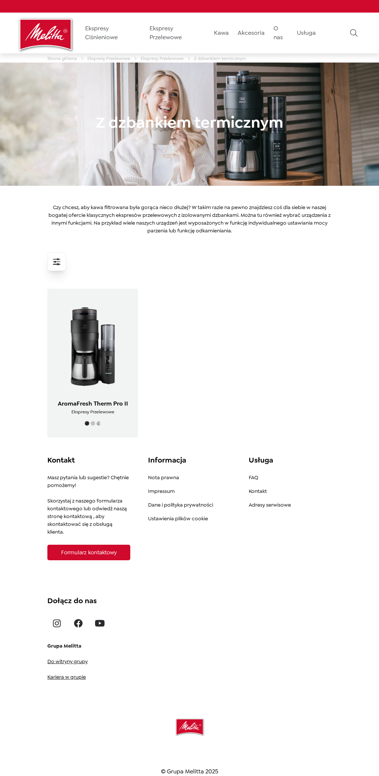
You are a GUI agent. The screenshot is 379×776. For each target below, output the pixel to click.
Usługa (306, 33)
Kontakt (258, 491)
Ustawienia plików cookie (178, 518)
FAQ (253, 477)
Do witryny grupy (67, 661)
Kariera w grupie (66, 676)
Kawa (221, 33)
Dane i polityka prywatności (180, 504)
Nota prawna (163, 477)
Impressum (161, 491)
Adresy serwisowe (270, 504)
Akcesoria (251, 33)
